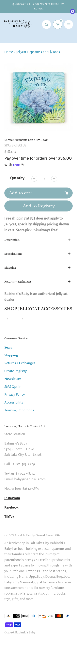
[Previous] (8, 319)
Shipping (11, 355)
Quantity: (17, 178)
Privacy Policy (14, 394)
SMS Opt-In (12, 387)
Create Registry (15, 371)
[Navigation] (68, 24)
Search (9, 347)
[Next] (21, 319)
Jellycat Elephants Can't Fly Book (38, 52)
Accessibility (13, 402)
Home (8, 52)
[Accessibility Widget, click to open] (72, 11)
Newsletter (12, 379)
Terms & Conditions (19, 410)
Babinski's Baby (25, 632)
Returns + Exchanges (19, 363)
